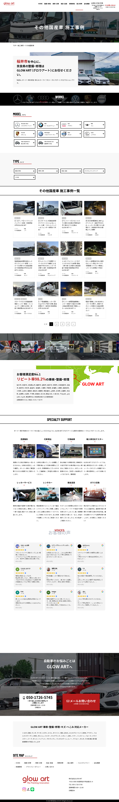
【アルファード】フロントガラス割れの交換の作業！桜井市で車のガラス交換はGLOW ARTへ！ (71, 224)
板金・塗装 (64, 4)
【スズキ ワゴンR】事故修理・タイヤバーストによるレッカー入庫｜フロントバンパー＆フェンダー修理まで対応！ (47, 225)
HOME (40, 4)
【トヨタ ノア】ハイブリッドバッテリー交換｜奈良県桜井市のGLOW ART (24, 223)
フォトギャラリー (84, 763)
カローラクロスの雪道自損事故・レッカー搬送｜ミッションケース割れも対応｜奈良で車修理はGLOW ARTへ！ (24, 304)
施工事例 (79, 4)
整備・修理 (47, 4)
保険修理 (72, 4)
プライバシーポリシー (33, 767)
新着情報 (19, 767)
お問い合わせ (110, 6)
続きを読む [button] (19, 561)
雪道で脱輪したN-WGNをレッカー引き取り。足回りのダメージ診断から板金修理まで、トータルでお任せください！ (95, 306)
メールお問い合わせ (83, 702)
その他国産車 (18, 230)
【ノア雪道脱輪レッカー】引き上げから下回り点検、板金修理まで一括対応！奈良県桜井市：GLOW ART (47, 304)
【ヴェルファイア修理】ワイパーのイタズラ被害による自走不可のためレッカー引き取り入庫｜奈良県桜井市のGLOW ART (47, 265)
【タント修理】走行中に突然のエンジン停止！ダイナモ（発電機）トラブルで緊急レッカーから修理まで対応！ (94, 264)
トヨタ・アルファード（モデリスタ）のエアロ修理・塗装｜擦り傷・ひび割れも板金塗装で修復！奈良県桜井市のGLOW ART (71, 265)
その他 (64, 218)
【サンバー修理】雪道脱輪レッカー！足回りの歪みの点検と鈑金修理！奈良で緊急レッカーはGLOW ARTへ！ (71, 304)
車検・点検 (56, 4)
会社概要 (87, 4)
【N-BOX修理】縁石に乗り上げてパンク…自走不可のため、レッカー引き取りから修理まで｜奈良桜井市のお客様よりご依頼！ (95, 225)
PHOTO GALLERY (59, 346)
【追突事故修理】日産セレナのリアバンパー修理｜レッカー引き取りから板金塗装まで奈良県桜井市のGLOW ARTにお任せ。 (23, 265)
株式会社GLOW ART (56, 801)
